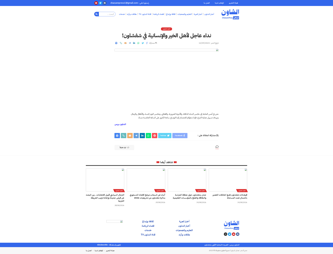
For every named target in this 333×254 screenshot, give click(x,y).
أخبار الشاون (166, 29)
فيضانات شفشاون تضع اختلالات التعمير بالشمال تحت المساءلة (230, 196)
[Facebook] (237, 234)
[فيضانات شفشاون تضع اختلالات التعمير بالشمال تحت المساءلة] (228, 179)
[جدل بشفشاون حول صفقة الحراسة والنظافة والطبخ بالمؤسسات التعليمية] (187, 179)
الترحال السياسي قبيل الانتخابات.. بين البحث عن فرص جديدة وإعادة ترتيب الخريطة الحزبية (105, 197)
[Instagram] (225, 234)
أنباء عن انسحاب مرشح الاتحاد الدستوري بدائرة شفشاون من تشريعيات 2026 (147, 196)
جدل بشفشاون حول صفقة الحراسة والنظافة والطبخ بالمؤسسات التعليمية (189, 196)
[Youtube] (233, 234)
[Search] (96, 14)
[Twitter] (229, 234)
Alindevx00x (102, 244)
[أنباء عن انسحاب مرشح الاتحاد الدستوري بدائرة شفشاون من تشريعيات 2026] (146, 179)
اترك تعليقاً (123, 147)
